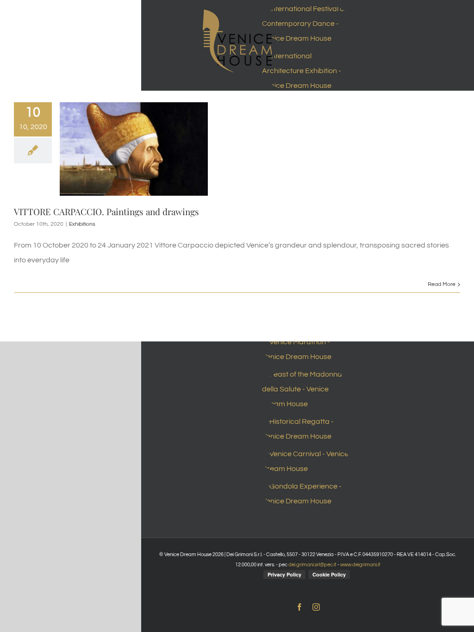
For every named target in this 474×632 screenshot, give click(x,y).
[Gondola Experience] (308, 493)
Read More (441, 284)
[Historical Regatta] (308, 429)
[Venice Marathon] (308, 349)
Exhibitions (82, 224)
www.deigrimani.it (360, 564)
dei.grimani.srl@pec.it (312, 564)
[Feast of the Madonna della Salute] (308, 389)
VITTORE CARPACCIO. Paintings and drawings (106, 211)
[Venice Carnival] (308, 461)
